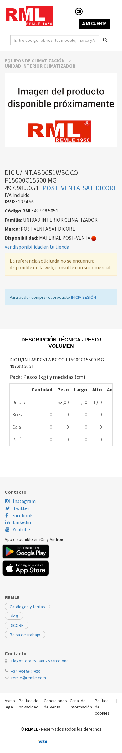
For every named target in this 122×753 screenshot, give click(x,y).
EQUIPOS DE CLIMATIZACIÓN (35, 61)
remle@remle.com (28, 677)
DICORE (16, 625)
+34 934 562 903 (25, 671)
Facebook (22, 515)
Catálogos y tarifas (27, 606)
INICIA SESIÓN (83, 297)
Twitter (21, 508)
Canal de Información (81, 704)
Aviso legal (10, 704)
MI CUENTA (96, 23)
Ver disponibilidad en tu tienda (37, 247)
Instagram (24, 501)
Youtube (21, 529)
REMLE (31, 729)
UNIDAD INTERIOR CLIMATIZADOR (40, 66)
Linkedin (22, 522)
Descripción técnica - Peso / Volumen (61, 343)
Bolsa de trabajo (25, 634)
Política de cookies (102, 707)
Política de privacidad (28, 704)
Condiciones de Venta (55, 704)
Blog (14, 616)
